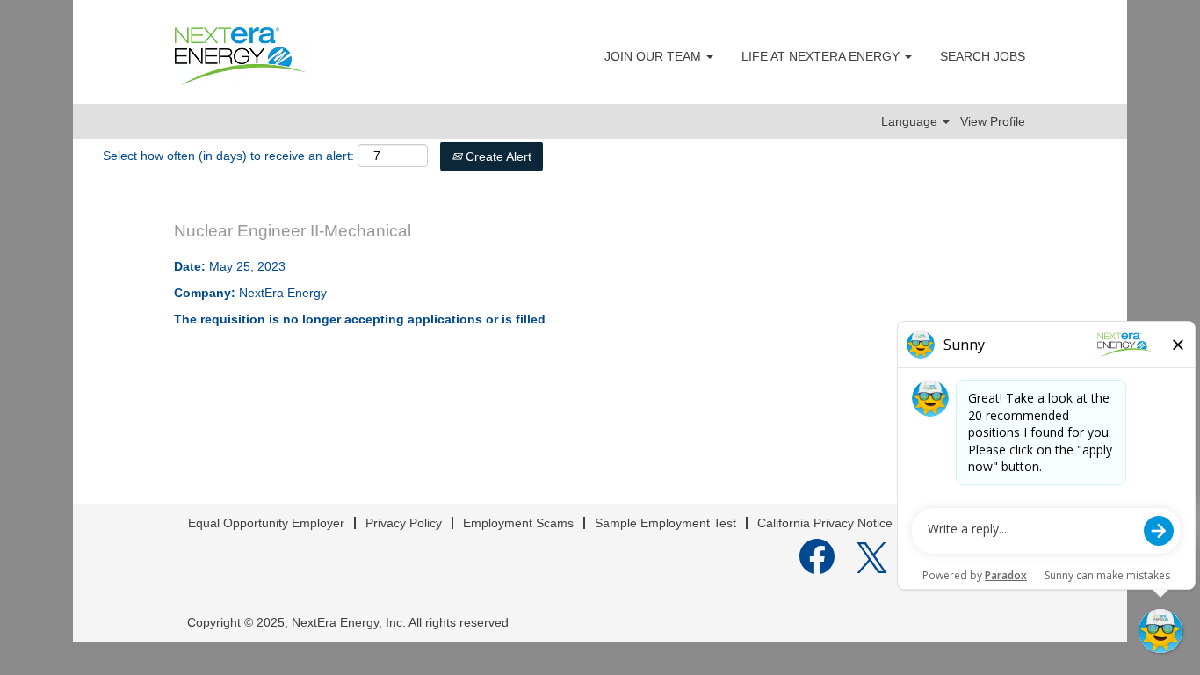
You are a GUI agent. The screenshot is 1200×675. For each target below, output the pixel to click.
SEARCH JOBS (982, 56)
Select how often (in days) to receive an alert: (228, 156)
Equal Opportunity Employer (266, 523)
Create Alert (496, 156)
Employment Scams (518, 523)
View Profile (992, 121)
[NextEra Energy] (240, 56)
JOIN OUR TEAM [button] (654, 56)
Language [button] (911, 121)
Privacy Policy (403, 523)
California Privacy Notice (825, 523)
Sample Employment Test (665, 523)
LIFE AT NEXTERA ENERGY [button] (822, 56)
